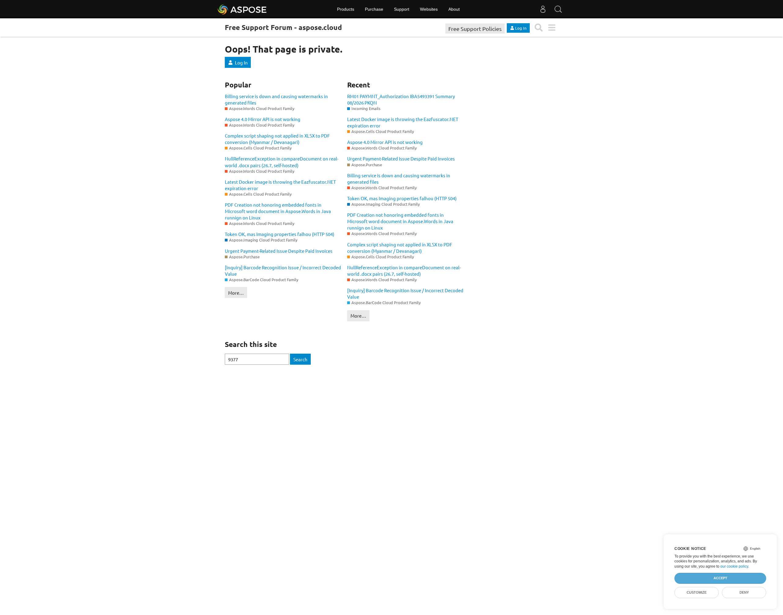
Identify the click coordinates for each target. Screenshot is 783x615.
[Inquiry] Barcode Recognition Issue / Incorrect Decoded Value (283, 270)
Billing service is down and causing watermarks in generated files (276, 99)
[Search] (558, 9)
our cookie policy (734, 566)
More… (236, 293)
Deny (744, 592)
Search (300, 359)
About (454, 9)
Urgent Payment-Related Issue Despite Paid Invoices (278, 251)
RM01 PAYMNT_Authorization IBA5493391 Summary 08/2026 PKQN (401, 99)
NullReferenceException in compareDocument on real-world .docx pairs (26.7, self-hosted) (281, 162)
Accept (720, 578)
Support (401, 9)
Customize (697, 592)
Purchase (374, 9)
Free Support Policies (475, 28)
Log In (241, 62)
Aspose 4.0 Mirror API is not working (262, 119)
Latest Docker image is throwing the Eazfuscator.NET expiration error (280, 185)
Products (345, 9)
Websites (429, 9)
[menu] (551, 27)
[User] (543, 9)
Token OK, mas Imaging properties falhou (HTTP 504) (279, 234)
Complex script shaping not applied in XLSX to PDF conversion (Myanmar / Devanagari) (277, 139)
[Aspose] (242, 9)
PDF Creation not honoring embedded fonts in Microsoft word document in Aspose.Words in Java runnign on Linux (278, 211)
